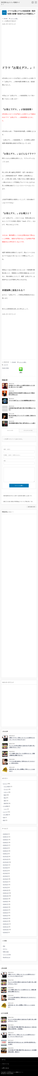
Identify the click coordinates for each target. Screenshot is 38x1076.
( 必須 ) (7, 449)
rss (33, 2)
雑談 (4, 820)
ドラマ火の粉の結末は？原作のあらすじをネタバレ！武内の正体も (22, 762)
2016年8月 (5, 901)
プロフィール (5, 1064)
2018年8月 (5, 834)
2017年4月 (5, 879)
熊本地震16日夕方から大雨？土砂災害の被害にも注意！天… (18, 495)
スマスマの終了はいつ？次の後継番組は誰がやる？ (22, 400)
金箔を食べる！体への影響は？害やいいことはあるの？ (22, 770)
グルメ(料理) (7, 786)
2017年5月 (5, 876)
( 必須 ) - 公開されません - (12, 455)
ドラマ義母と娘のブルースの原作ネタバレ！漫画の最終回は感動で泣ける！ (22, 754)
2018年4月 (5, 845)
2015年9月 (5, 932)
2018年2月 (5, 850)
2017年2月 (5, 884)
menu (36, 2)
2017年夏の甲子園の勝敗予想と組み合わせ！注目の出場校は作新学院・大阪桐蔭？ (22, 1028)
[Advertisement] (19, 44)
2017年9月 (5, 864)
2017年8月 (5, 867)
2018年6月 (5, 839)
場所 (5, 800)
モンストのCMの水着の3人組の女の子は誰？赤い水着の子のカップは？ (22, 746)
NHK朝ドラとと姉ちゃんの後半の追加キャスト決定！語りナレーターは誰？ (22, 386)
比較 (4, 817)
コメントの (7, 954)
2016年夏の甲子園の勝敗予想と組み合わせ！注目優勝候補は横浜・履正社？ (22, 1051)
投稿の (6, 951)
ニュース (6, 364)
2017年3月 (5, 881)
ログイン (5, 949)
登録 (4, 946)
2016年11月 (6, 893)
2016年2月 (5, 918)
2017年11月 (6, 859)
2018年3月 (5, 848)
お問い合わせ (5, 1068)
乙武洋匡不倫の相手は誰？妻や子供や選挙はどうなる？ (22, 408)
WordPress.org (6, 957)
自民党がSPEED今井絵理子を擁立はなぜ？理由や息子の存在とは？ (22, 393)
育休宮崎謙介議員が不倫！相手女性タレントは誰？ (22, 423)
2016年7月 (5, 904)
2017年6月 (5, 873)
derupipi (5, 18)
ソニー (5, 809)
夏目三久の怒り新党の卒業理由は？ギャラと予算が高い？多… (19, 501)
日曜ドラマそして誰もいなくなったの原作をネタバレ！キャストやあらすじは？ (22, 738)
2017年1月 (5, 887)
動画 (5, 795)
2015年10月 (6, 929)
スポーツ (6, 792)
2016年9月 (5, 898)
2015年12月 (6, 924)
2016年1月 (5, 921)
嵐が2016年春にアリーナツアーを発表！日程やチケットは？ (22, 416)
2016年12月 (6, 890)
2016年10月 (6, 895)
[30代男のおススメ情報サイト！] (10, 3)
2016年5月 (5, 910)
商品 (5, 797)
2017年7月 (5, 870)
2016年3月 (5, 915)
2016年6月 (5, 907)
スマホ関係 (5, 806)
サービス (6, 789)
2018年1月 (5, 853)
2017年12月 (6, 856)
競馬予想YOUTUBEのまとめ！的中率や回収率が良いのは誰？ (22, 1043)
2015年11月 (6, 926)
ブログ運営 (5, 814)
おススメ (5, 783)
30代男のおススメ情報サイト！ (14, 1072)
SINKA (11, 1073)
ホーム (3, 1059)
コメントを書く (14, 18)
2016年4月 (5, 912)
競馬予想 (6, 803)
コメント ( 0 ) (10, 430)
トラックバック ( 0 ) (28, 430)
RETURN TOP (31, 506)
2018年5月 (5, 842)
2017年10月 (6, 862)
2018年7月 (5, 836)
